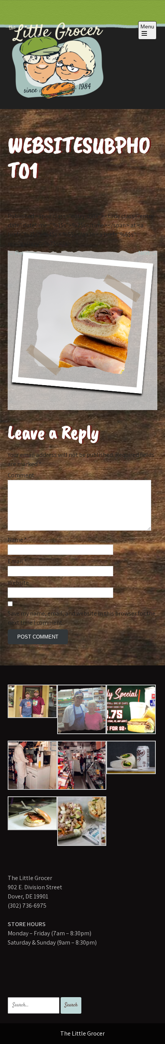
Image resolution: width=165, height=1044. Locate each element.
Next (147, 253)
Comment (21, 475)
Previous (23, 253)
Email (17, 561)
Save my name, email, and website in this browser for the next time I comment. (81, 618)
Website (18, 583)
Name (17, 540)
